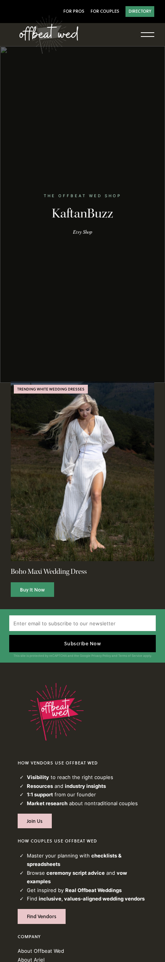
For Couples (105, 11)
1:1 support (40, 794)
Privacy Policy (101, 655)
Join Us (35, 820)
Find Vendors (41, 916)
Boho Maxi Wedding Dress (49, 571)
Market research (47, 803)
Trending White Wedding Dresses (50, 389)
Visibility (38, 777)
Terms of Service (130, 655)
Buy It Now (32, 589)
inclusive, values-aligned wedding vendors (92, 898)
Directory (140, 11)
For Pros (73, 11)
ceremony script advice (75, 872)
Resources (40, 786)
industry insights (85, 786)
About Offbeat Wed (41, 950)
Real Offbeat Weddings (93, 890)
